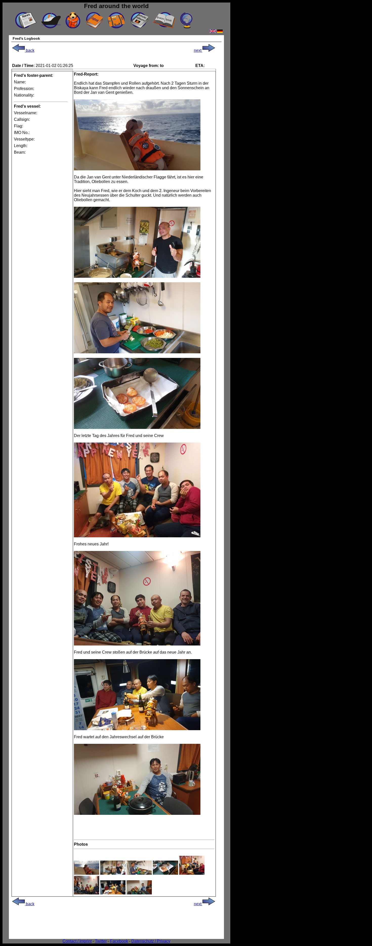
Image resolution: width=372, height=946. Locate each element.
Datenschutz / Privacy (150, 941)
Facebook (119, 941)
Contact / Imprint (77, 941)
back (29, 50)
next (198, 50)
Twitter (101, 941)
